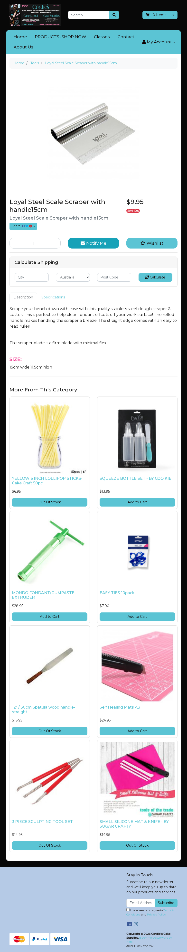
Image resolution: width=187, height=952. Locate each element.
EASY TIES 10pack (117, 593)
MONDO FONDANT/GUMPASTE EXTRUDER (43, 595)
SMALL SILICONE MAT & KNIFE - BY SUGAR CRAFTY (134, 824)
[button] (158, 42)
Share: (17, 226)
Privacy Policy (156, 914)
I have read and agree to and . (150, 912)
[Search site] (114, 15)
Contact (126, 36)
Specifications (53, 297)
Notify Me (95, 243)
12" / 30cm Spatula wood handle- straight (43, 709)
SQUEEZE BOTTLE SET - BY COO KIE (135, 478)
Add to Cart (137, 502)
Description (23, 297)
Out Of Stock (49, 502)
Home (20, 36)
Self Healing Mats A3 (120, 707)
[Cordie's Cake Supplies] (35, 14)
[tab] (23, 297)
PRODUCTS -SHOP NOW (60, 36)
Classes (102, 36)
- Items (158, 15)
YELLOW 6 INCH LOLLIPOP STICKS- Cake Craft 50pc (47, 480)
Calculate (157, 277)
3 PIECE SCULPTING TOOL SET (42, 821)
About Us (23, 47)
